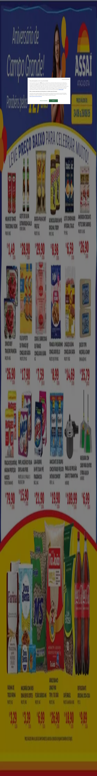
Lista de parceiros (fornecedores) (35, 96)
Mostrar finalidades (44, 100)
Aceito (53, 100)
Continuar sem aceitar (65, 79)
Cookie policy (61, 89)
